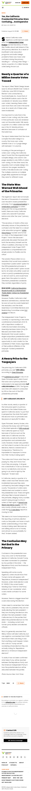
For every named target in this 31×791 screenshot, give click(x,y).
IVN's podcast (24, 428)
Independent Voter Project (12, 775)
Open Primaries (17, 372)
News (4, 13)
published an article (11, 377)
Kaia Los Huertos (10, 25)
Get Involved (6, 782)
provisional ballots (20, 204)
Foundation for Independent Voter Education (13, 772)
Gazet (11, 789)
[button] (4, 762)
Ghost (6, 789)
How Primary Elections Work (12, 780)
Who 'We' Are (17, 778)
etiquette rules (10, 702)
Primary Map (6, 778)
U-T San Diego (14, 510)
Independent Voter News (13, 787)
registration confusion (10, 207)
